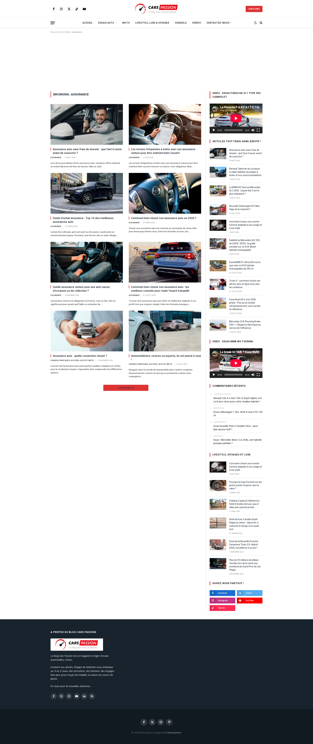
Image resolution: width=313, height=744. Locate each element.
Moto (126, 22)
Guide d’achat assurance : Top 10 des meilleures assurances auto (83, 219)
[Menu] (53, 23)
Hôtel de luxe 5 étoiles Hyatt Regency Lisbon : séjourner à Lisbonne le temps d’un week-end (244, 524)
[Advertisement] (156, 62)
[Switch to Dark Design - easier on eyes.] (255, 22)
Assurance (56, 157)
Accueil (87, 22)
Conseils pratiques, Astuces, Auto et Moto (72, 360)
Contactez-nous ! (219, 22)
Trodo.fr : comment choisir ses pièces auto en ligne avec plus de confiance (244, 284)
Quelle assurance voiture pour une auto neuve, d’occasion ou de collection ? (81, 288)
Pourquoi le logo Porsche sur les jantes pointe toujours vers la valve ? (245, 485)
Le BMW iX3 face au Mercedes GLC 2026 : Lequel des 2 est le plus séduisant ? (244, 190)
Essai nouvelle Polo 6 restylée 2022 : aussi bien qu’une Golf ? (235, 427)
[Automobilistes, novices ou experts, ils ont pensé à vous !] (165, 331)
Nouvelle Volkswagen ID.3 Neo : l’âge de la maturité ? (245, 208)
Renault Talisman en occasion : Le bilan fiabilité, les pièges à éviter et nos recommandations (245, 172)
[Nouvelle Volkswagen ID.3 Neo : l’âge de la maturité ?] (218, 209)
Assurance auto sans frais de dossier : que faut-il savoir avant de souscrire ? (87, 151)
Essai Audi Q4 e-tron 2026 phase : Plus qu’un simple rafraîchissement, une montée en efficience (245, 304)
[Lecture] (214, 130)
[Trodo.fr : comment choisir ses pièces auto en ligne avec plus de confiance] (218, 284)
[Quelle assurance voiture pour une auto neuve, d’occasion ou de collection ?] (87, 262)
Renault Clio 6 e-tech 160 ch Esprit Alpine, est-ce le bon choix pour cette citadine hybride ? (237, 400)
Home (67, 32)
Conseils (181, 22)
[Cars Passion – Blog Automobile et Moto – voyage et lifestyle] (156, 9)
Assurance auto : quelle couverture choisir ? (80, 355)
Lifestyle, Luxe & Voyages (152, 22)
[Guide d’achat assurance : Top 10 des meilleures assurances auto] (87, 193)
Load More (124, 388)
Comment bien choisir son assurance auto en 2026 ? (163, 218)
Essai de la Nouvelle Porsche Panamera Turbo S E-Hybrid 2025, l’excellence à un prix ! (243, 544)
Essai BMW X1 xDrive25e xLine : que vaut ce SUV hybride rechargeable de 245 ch (245, 265)
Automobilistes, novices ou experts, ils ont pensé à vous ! (166, 357)
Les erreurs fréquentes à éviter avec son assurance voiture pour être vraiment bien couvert (163, 151)
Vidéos (196, 22)
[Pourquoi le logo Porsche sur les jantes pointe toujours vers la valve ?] (218, 485)
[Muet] (253, 130)
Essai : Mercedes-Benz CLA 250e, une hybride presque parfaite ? (237, 441)
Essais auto (106, 22)
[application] (236, 118)
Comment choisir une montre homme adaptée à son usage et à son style (245, 224)
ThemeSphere (174, 732)
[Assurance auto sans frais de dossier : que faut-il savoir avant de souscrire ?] (87, 124)
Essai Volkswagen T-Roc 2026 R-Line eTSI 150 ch (237, 413)
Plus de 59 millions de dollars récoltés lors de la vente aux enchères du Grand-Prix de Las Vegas (245, 565)
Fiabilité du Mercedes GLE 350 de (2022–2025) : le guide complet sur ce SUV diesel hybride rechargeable (244, 245)
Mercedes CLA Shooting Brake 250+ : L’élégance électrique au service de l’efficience (245, 324)
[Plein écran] (258, 130)
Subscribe (254, 9)
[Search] (260, 23)
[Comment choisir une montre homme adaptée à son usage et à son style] (218, 225)
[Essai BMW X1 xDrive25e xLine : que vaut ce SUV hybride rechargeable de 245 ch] (218, 265)
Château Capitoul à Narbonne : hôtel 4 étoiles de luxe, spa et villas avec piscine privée (244, 504)
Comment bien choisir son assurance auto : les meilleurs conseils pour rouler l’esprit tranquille (160, 288)
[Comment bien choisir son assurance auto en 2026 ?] (165, 193)
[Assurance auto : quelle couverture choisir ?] (87, 331)
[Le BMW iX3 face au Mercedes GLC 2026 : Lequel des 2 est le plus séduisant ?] (218, 190)
